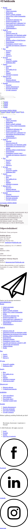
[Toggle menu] (0, 93)
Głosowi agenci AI (11, 33)
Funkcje (5, 30)
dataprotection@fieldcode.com (15, 262)
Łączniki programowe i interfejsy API (14, 342)
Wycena (5, 57)
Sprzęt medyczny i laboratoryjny (16, 23)
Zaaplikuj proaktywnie (10, 400)
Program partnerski (12, 88)
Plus (4, 49)
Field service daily (8, 381)
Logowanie (3, 110)
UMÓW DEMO (12, 110)
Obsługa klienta (8, 346)
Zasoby (8, 52)
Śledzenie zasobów (8, 339)
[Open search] (0, 95)
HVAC (8, 18)
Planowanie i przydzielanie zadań (16, 35)
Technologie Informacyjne (14, 19)
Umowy (8, 54)
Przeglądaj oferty (8, 399)
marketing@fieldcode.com (13, 242)
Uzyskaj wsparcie (11, 90)
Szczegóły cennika (11, 61)
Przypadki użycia (11, 69)
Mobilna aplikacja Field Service (15, 40)
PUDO (5, 348)
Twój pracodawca (8, 395)
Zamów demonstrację (12, 86)
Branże (5, 7)
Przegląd (8, 9)
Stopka (5, 434)
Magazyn (9, 56)
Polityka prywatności (9, 436)
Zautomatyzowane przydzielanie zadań (15, 332)
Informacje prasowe (12, 74)
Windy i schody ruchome (13, 14)
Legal (4, 431)
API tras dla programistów (11, 344)
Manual (8, 73)
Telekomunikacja (11, 28)
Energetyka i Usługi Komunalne (15, 16)
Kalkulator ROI (10, 62)
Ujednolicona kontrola (13, 81)
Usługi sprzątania (11, 11)
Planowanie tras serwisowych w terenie (15, 334)
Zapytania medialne (9, 410)
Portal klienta (10, 42)
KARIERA (3, 392)
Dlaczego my (7, 76)
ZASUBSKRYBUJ (5, 302)
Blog (7, 68)
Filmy (8, 71)
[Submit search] (14, 97)
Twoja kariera (7, 397)
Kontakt (5, 83)
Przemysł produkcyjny (13, 21)
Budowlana (9, 13)
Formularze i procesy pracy (14, 43)
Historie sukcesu (11, 80)
